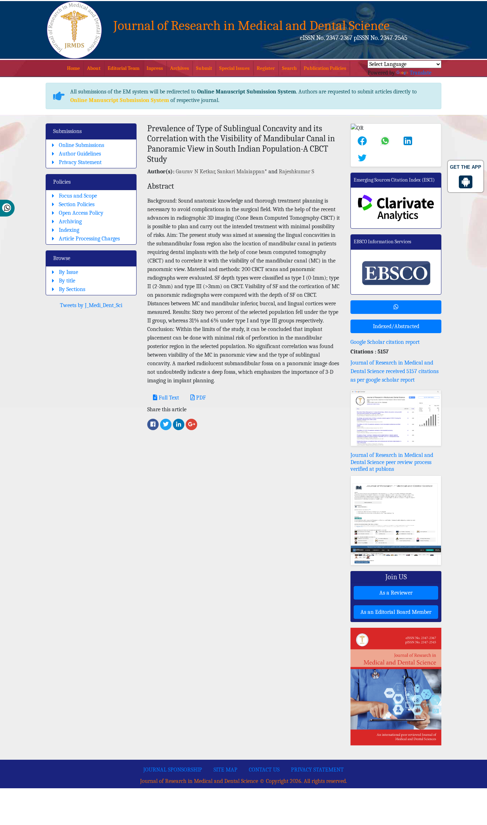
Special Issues (234, 68)
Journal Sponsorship (172, 770)
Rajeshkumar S (296, 171)
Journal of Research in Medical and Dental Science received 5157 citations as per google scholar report (394, 371)
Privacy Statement (80, 162)
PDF (200, 397)
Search (289, 68)
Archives (179, 68)
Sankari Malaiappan (241, 171)
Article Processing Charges (89, 238)
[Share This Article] (362, 140)
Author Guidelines (80, 154)
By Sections (72, 289)
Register (266, 68)
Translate (420, 73)
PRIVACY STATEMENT (317, 770)
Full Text (168, 397)
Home (73, 68)
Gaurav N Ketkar (195, 171)
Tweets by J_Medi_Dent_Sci (91, 305)
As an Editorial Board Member (395, 612)
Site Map (225, 770)
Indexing (69, 230)
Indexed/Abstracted (396, 326)
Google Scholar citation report (385, 342)
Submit (204, 68)
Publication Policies (325, 68)
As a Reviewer (395, 593)
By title (67, 280)
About (94, 68)
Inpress (155, 68)
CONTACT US (264, 770)
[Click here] (153, 424)
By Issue (68, 272)
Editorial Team (123, 68)
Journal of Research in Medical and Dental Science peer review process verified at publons (391, 462)
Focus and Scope (78, 196)
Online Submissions (81, 145)
